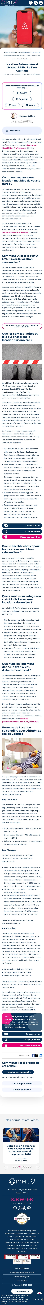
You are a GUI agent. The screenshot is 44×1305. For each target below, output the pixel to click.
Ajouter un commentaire (19, 1072)
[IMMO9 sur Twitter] (19, 1208)
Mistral (30, 105)
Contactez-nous (32, 526)
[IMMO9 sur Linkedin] (29, 1208)
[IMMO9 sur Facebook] (15, 1208)
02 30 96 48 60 (32, 531)
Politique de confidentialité (22, 1272)
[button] (36, 3)
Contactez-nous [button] (22, 1291)
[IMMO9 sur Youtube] (24, 1208)
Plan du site (22, 1281)
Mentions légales (22, 1277)
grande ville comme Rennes (15, 232)
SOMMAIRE (15, 131)
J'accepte (37, 1299)
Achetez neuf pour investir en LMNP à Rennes (22, 326)
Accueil (6, 52)
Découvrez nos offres (30, 537)
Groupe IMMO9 (22, 1268)
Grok (12, 105)
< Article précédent (22, 1083)
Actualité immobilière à (20, 52)
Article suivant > (22, 1089)
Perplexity (22, 99)
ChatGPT (22, 93)
